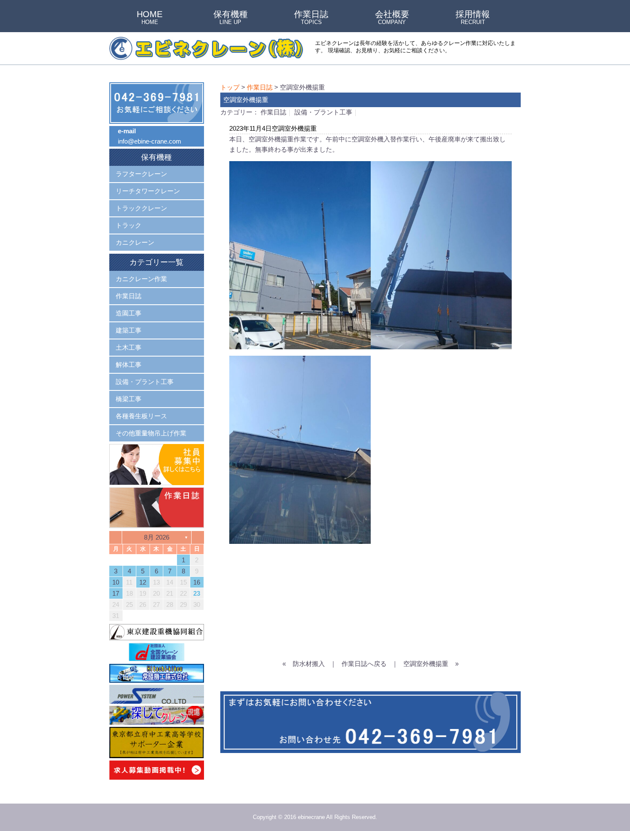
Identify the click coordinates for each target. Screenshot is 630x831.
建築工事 (128, 330)
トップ (230, 87)
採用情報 (473, 18)
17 (115, 593)
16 (196, 582)
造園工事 (128, 313)
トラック (128, 225)
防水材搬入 (309, 663)
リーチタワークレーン (148, 191)
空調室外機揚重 (425, 663)
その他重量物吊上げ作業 (151, 433)
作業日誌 (311, 18)
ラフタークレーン (141, 173)
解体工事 (128, 364)
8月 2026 (156, 537)
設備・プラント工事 (323, 112)
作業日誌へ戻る (364, 663)
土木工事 (128, 347)
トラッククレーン (141, 208)
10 (115, 582)
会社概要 (392, 18)
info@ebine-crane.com (149, 141)
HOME (149, 18)
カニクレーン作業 (141, 278)
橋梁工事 (128, 398)
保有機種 (230, 18)
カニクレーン (135, 242)
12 (142, 582)
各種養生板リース (141, 416)
